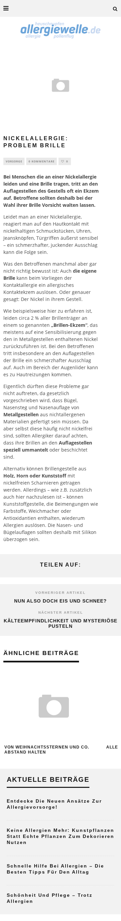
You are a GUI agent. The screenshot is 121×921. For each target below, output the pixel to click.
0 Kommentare (41, 161)
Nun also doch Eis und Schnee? (60, 601)
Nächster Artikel (60, 612)
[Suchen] (115, 8)
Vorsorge (14, 161)
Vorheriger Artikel (60, 592)
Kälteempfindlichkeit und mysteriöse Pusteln (60, 623)
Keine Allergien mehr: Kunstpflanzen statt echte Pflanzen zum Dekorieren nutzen (60, 836)
